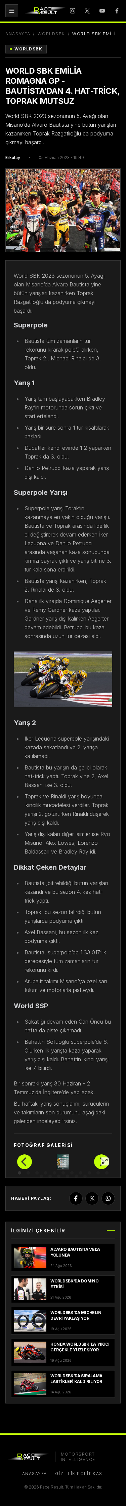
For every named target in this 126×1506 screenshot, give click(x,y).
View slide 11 (107, 1173)
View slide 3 (37, 1173)
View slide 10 (98, 1173)
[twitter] (87, 11)
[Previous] (24, 1161)
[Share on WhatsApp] (108, 1198)
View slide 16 (76, 1176)
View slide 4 (45, 1173)
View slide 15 (67, 1176)
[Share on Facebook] (76, 1198)
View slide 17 (85, 1176)
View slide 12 (41, 1176)
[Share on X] (92, 1198)
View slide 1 (19, 1173)
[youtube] (102, 11)
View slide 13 (50, 1176)
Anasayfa (17, 33)
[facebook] (117, 11)
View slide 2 (28, 1173)
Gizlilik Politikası (79, 1473)
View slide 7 (72, 1173)
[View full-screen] (105, 1161)
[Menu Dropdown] (11, 10)
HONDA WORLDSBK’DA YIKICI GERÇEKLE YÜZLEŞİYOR (80, 1347)
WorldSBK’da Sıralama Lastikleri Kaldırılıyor (76, 1378)
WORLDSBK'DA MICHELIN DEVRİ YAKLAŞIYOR (75, 1315)
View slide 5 (54, 1173)
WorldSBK (51, 33)
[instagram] (73, 11)
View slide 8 (80, 1173)
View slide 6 (63, 1173)
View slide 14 (58, 1176)
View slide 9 (89, 1173)
